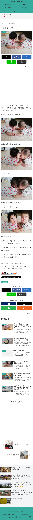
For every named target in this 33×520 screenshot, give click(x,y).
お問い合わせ (24, 514)
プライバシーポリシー (9, 514)
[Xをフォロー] (24, 303)
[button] (21, 62)
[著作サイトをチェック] (8, 303)
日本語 (8, 16)
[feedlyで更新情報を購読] (8, 308)
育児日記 (5, 282)
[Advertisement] (16, 85)
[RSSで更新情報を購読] (24, 308)
